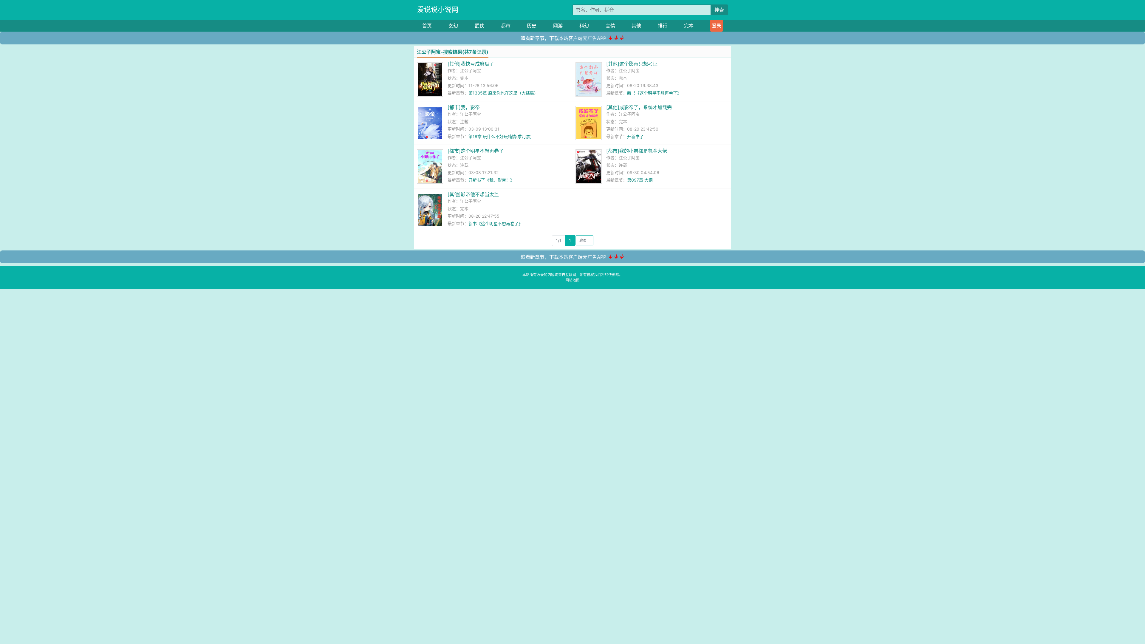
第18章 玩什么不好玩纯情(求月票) (500, 136)
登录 (716, 26)
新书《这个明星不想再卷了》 (654, 92)
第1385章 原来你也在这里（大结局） (503, 92)
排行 (662, 26)
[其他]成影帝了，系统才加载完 (639, 107)
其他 (636, 26)
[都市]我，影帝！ (466, 107)
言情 (610, 26)
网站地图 (572, 280)
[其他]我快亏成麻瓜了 (471, 64)
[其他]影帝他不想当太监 (473, 194)
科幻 (584, 26)
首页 (427, 26)
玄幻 (453, 26)
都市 (505, 26)
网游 (558, 26)
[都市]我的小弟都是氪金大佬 (636, 151)
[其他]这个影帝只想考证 (631, 64)
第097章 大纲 (640, 179)
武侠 (479, 26)
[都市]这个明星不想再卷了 (476, 151)
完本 (689, 26)
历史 (531, 26)
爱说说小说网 (437, 9)
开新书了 (635, 136)
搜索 (719, 10)
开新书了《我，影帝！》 (491, 179)
